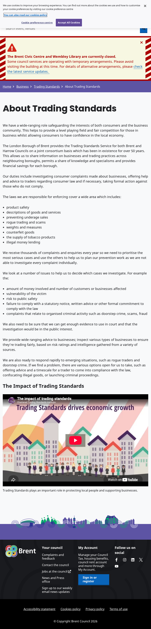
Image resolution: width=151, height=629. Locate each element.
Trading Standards (47, 87)
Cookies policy (70, 609)
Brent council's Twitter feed (141, 560)
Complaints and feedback (53, 556)
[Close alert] (141, 42)
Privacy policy (95, 609)
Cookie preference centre (37, 22)
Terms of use (119, 609)
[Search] (143, 28)
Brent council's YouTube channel (116, 566)
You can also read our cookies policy (25, 15)
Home (7, 87)
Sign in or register (90, 579)
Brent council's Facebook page (116, 560)
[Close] (145, 6)
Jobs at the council (55, 571)
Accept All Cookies (69, 22)
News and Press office (53, 579)
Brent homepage (21, 551)
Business (22, 87)
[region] (75, 14)
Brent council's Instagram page (125, 560)
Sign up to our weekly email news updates (57, 590)
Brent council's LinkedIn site (133, 560)
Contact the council (55, 565)
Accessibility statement (39, 609)
